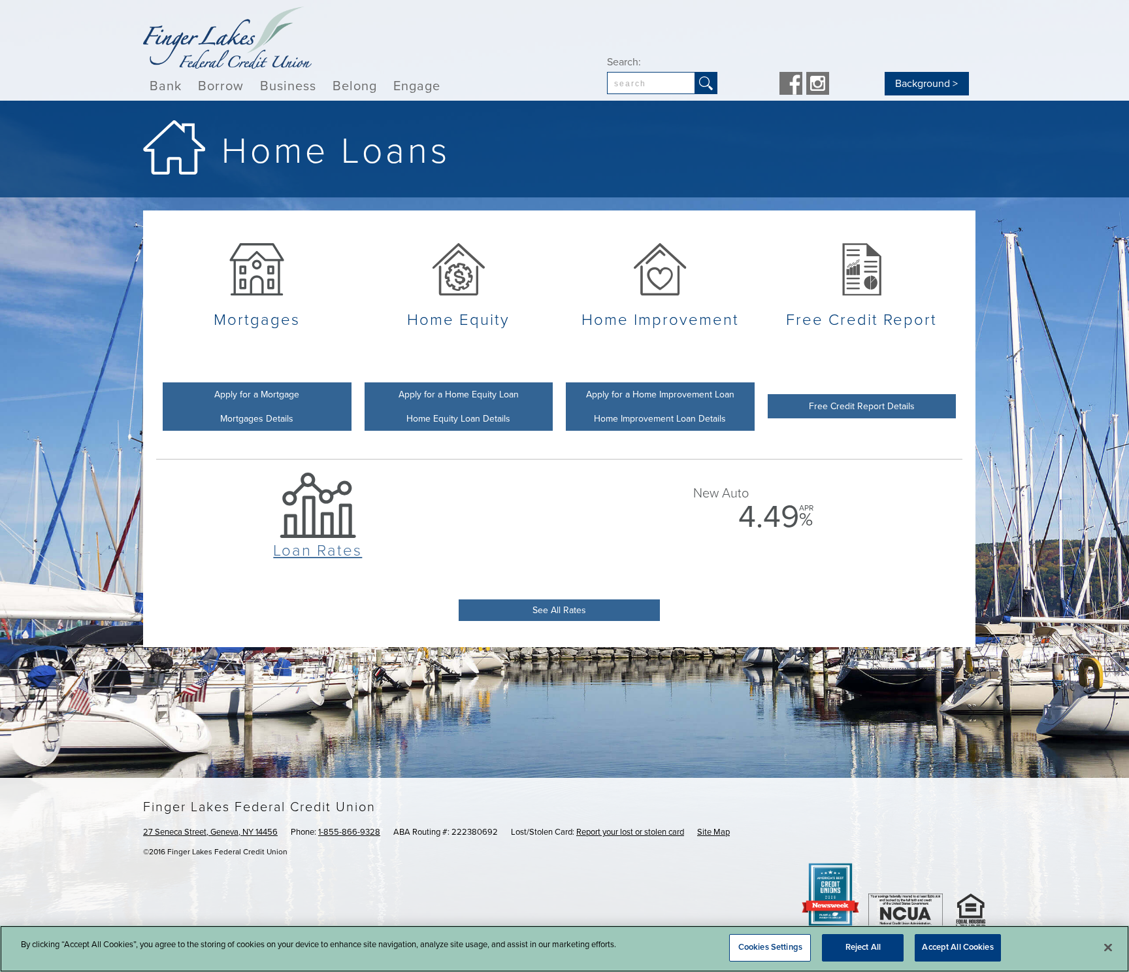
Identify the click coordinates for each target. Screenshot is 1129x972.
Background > (926, 83)
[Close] (1108, 947)
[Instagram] (817, 85)
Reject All (863, 947)
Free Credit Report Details (862, 406)
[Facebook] (790, 85)
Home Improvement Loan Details (660, 418)
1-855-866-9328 (349, 832)
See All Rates (559, 610)
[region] (564, 949)
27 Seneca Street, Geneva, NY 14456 (210, 832)
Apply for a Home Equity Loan (459, 394)
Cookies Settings (770, 947)
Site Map (713, 832)
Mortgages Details (256, 418)
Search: (624, 62)
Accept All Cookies (957, 947)
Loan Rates (317, 550)
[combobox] (651, 83)
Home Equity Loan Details (458, 418)
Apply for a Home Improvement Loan (660, 394)
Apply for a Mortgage (256, 394)
